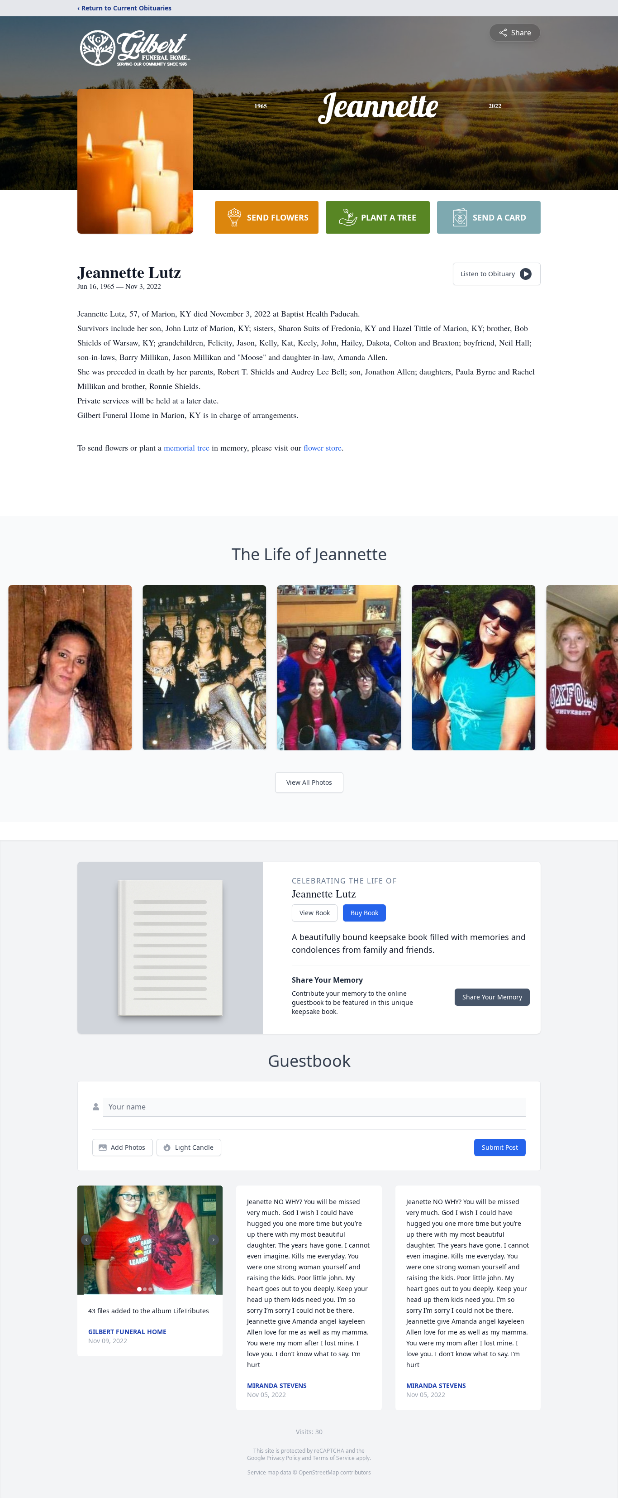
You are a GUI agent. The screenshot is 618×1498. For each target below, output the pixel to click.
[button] (150, 1240)
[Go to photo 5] (161, 1289)
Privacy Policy (283, 1458)
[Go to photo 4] (155, 1289)
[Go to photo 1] (139, 1289)
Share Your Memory (492, 997)
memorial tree (186, 447)
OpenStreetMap (319, 1472)
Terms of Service (334, 1458)
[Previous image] (86, 1239)
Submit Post (500, 1147)
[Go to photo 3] (150, 1289)
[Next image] (213, 1239)
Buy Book (364, 912)
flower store (323, 447)
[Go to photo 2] (145, 1289)
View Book (314, 912)
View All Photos (309, 782)
